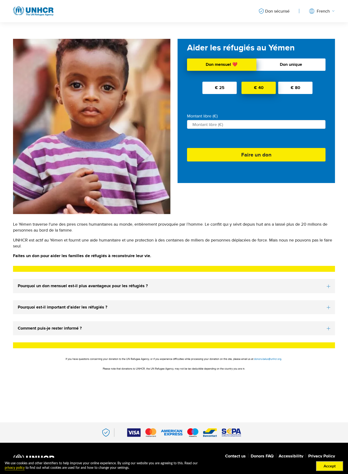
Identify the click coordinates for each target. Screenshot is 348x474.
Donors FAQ (262, 456)
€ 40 (258, 88)
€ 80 (295, 88)
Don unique (291, 64)
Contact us (235, 456)
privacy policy (15, 468)
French (323, 11)
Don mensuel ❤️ (221, 64)
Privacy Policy (321, 456)
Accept (330, 466)
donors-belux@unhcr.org (267, 359)
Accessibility (291, 456)
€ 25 (219, 88)
